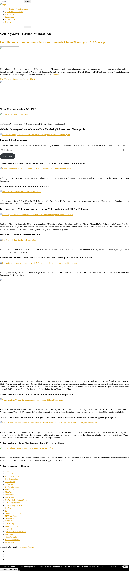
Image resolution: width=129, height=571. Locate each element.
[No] (19, 570)
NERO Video (10, 521)
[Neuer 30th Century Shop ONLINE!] (15, 114)
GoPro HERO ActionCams (16, 500)
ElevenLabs (9, 489)
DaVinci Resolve (12, 486)
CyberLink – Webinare (14, 11)
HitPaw (8, 508)
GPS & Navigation (12, 502)
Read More (57, 74)
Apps (7, 471)
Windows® (9, 542)
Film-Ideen (9, 494)
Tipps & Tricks (11, 537)
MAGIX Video (11, 515)
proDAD (8, 529)
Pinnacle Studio (11, 526)
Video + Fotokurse (12, 539)
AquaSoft (9, 473)
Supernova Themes (26, 546)
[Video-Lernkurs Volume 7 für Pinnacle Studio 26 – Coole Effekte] (27, 448)
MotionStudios (11, 518)
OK (125, 567)
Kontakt (8, 22)
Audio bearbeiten (12, 476)
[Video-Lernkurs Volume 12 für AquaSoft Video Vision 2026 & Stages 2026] (31, 399)
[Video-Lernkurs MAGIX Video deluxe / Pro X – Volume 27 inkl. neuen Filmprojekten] (35, 168)
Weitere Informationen (9, 570)
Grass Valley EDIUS (13, 505)
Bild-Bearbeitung (12, 479)
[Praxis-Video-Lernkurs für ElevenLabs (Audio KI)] (21, 191)
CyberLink (9, 484)
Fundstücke (9, 497)
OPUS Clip (9, 523)
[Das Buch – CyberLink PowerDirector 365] (18, 240)
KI (6, 510)
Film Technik (10, 492)
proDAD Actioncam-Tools (15, 531)
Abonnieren (7, 156)
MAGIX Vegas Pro (13, 513)
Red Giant (9, 534)
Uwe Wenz (9, 14)
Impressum (9, 16)
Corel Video (10, 481)
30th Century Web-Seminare (16, 9)
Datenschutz (10, 19)
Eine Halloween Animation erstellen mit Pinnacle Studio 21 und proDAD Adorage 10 (54, 42)
